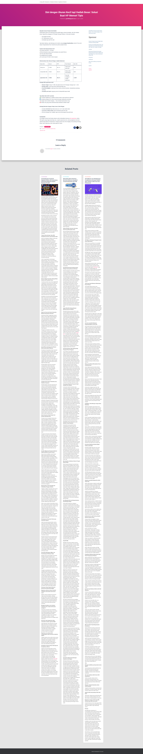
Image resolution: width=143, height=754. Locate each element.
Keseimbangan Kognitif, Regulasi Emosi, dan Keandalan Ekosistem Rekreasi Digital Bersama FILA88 (49, 181)
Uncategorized (47, 126)
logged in (51, 148)
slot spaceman (73, 118)
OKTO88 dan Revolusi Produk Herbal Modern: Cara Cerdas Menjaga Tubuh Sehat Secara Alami (95, 32)
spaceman (44, 128)
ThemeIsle (101, 751)
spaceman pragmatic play (50, 128)
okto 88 (90, 65)
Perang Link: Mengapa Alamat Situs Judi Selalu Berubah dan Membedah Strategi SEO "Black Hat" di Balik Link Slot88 (96, 46)
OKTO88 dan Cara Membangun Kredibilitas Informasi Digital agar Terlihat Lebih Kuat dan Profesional (93, 181)
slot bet (90, 68)
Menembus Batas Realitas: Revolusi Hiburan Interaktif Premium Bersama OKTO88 (70, 180)
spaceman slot (42, 130)
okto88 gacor (95, 267)
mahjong (90, 49)
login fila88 (55, 658)
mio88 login (91, 59)
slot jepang (91, 57)
